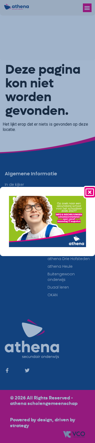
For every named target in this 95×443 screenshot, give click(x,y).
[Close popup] (89, 192)
